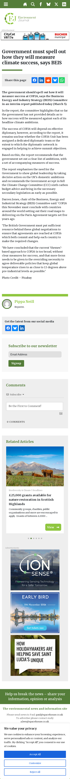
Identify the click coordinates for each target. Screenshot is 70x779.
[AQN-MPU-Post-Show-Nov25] (35, 569)
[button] (28, 538)
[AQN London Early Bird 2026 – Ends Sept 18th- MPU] (35, 612)
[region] (35, 751)
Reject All (35, 772)
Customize (35, 763)
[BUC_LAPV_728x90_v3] (35, 35)
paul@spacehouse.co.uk (49, 714)
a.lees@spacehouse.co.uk (35, 721)
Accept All (35, 754)
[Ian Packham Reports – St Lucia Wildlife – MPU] (35, 655)
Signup (16, 363)
